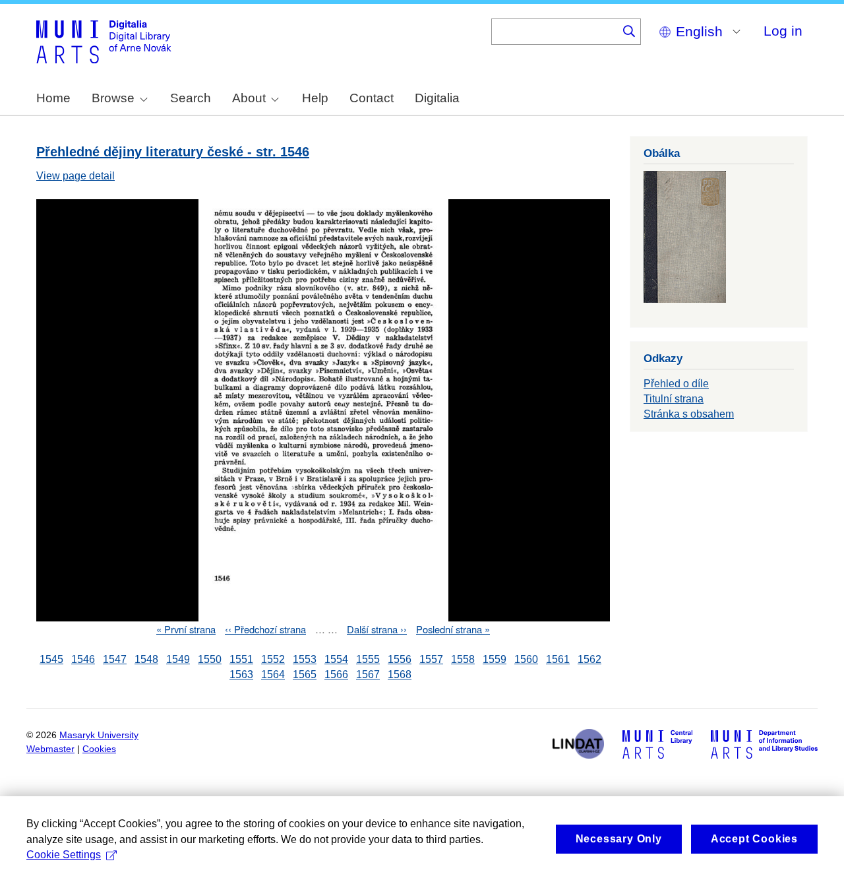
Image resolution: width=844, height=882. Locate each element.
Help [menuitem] (315, 98)
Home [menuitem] (53, 98)
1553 (304, 659)
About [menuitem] (249, 98)
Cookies (99, 749)
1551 (241, 659)
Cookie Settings (63, 854)
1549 (178, 659)
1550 (210, 659)
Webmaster (50, 749)
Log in (783, 30)
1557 (431, 659)
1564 (273, 674)
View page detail (75, 175)
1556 (399, 659)
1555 (368, 659)
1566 (336, 674)
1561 (558, 659)
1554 (336, 659)
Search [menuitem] (190, 98)
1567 (368, 674)
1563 (241, 674)
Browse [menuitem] (113, 98)
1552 (273, 659)
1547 (115, 659)
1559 (494, 659)
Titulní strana (674, 398)
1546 (83, 659)
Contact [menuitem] (371, 98)
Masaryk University (98, 735)
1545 (51, 659)
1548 (146, 659)
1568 (399, 674)
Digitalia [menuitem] (437, 98)
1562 (589, 659)
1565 (304, 674)
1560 (526, 659)
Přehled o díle (676, 383)
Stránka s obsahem (689, 414)
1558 (463, 659)
